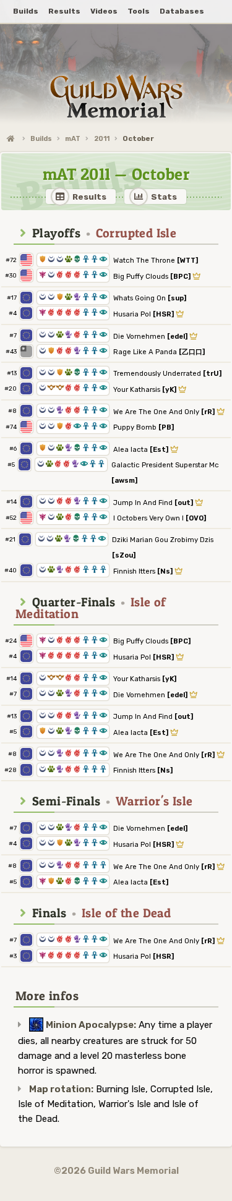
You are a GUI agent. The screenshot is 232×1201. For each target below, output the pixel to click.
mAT (72, 139)
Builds (41, 139)
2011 (102, 139)
